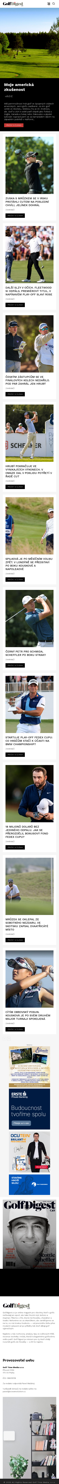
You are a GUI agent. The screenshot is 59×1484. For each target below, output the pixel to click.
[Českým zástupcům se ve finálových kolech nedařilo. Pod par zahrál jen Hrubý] (29, 343)
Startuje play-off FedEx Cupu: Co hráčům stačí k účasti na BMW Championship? (29, 741)
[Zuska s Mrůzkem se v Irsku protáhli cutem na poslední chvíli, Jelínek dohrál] (29, 165)
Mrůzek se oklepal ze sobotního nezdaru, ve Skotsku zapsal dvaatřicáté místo (26, 924)
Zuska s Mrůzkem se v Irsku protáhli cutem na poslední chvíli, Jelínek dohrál (27, 202)
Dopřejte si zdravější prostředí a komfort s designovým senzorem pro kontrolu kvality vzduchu (29, 1435)
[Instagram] (5, 1349)
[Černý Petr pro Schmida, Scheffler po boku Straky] (29, 618)
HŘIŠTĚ (9, 96)
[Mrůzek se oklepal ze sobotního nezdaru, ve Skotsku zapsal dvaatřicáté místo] (29, 886)
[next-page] (9, 1038)
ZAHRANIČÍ (9, 210)
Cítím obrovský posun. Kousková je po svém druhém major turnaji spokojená (27, 1015)
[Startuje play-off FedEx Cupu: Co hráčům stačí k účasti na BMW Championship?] (29, 704)
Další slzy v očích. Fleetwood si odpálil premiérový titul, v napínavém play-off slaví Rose (28, 291)
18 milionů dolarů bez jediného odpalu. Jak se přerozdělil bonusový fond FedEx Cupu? (26, 831)
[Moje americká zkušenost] (29, 43)
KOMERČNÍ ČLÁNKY (29, 1448)
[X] (21, 1349)
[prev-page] (4, 1038)
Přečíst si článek (13, 125)
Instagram (13, 1349)
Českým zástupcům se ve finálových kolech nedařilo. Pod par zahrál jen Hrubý (27, 380)
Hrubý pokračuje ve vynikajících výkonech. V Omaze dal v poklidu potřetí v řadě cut (28, 471)
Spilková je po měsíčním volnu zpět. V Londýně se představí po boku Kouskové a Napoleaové (29, 564)
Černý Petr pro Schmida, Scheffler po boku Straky (25, 653)
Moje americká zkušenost (19, 87)
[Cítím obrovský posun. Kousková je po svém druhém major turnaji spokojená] (29, 979)
